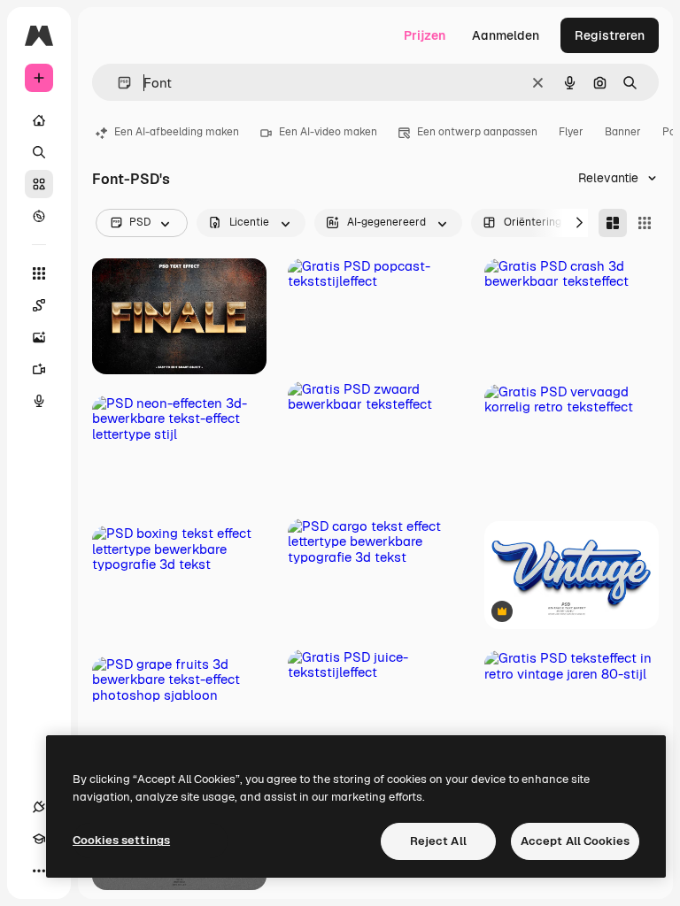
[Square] (644, 223)
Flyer (571, 132)
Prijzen (424, 35)
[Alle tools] (39, 273)
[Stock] (39, 184)
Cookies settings (121, 840)
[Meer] (39, 870)
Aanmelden (505, 35)
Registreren (610, 35)
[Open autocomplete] (117, 82)
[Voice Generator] (39, 401)
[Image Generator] (39, 337)
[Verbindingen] (39, 807)
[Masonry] (613, 223)
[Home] (39, 120)
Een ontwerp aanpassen (477, 132)
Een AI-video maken (328, 132)
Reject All (438, 840)
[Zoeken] (39, 152)
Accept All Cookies (575, 840)
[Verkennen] (39, 216)
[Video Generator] (39, 369)
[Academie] (39, 839)
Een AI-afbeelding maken (176, 132)
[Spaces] (39, 305)
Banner (623, 132)
